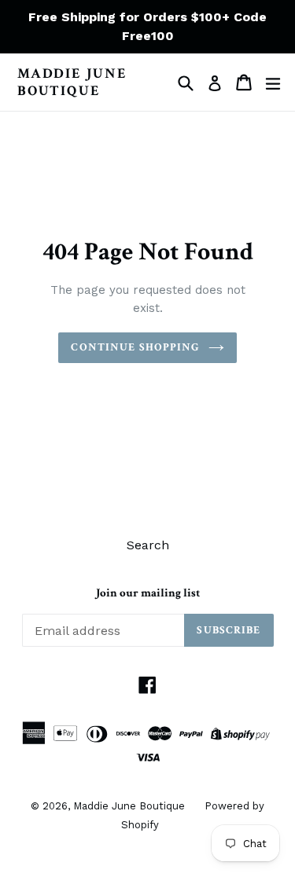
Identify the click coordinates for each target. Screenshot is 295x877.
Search (148, 545)
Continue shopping (135, 347)
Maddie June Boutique (72, 82)
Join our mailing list (148, 593)
